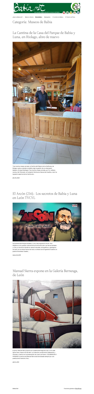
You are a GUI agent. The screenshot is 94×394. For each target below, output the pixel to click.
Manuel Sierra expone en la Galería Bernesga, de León (45, 273)
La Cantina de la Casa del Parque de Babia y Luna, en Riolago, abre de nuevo (44, 35)
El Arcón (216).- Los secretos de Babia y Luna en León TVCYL (45, 195)
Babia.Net (15, 388)
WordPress (78, 388)
